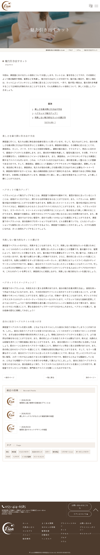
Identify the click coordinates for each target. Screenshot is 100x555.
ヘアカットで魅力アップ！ (46, 113)
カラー (47, 452)
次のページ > (91, 377)
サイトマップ (85, 533)
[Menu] (96, 5)
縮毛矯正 (56, 452)
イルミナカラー (24, 452)
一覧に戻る (50, 377)
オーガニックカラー (82, 452)
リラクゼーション (67, 452)
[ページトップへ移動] (95, 509)
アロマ (8, 457)
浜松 (7, 452)
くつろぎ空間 (26, 457)
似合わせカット (37, 452)
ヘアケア (16, 457)
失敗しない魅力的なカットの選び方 (50, 117)
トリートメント (39, 457)
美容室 (14, 452)
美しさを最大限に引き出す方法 (48, 109)
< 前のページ (9, 377)
